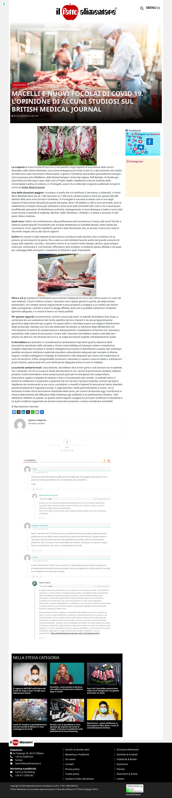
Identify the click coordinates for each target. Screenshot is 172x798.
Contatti (69, 764)
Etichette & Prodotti (127, 754)
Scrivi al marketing (25, 772)
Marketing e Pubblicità (77, 754)
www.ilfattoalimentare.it (28, 763)
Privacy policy (72, 769)
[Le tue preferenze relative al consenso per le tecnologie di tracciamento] (4, 4)
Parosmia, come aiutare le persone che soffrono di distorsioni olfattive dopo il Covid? (66, 689)
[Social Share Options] (129, 194)
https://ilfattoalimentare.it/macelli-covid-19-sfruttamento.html (75, 633)
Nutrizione (122, 764)
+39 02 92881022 (24, 756)
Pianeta (121, 769)
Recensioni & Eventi (127, 773)
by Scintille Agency (133, 794)
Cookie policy (72, 773)
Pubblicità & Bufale (127, 759)
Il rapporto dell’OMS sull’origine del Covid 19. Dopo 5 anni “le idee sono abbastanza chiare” (29, 690)
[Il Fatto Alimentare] (86, 11)
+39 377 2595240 (24, 775)
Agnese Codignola (19, 116)
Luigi (50, 499)
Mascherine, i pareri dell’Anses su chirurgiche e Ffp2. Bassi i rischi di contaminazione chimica (103, 725)
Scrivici (18, 760)
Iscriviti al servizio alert (77, 749)
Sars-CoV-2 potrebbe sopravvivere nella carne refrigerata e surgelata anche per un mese (103, 690)
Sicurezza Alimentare (128, 749)
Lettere (120, 778)
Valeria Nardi (44, 583)
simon (50, 586)
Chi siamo (70, 759)
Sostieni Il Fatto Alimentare (79, 778)
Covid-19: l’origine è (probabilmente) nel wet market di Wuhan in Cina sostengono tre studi (29, 726)
